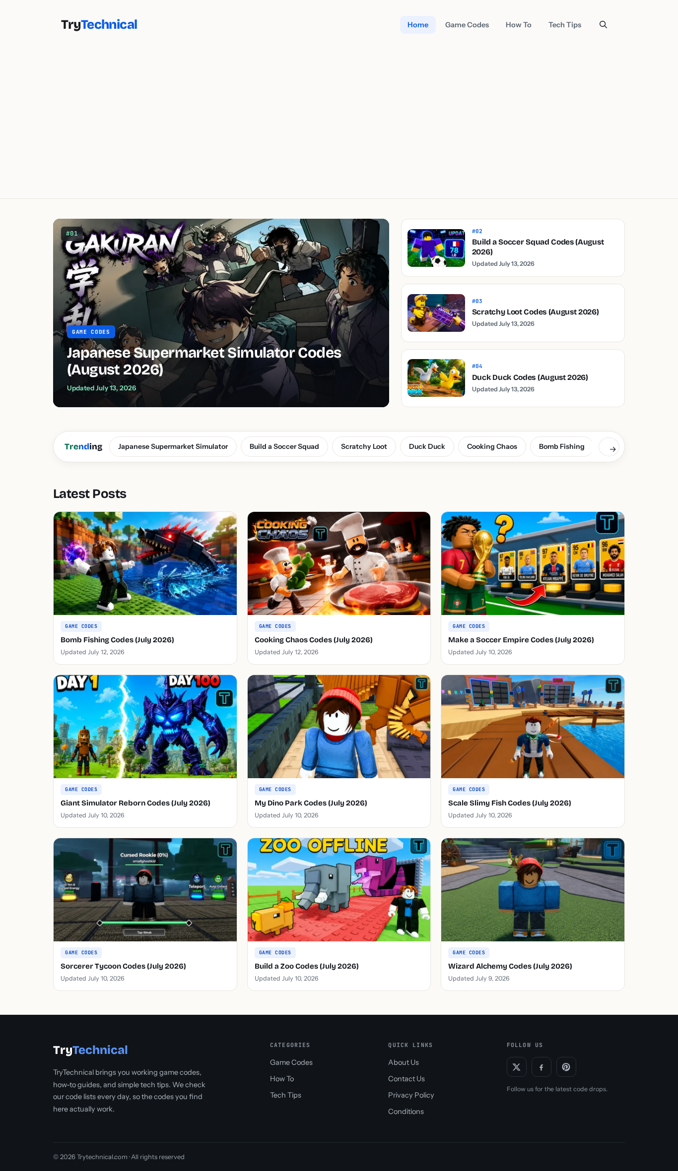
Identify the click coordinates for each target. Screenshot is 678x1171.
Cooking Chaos (492, 446)
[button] (603, 25)
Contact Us (406, 1078)
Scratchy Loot (364, 446)
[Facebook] (541, 1067)
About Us (403, 1062)
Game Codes (467, 24)
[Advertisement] (339, 124)
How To (519, 24)
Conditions (406, 1111)
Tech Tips (564, 24)
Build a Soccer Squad (284, 446)
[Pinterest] (566, 1067)
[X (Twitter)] (517, 1067)
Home (417, 24)
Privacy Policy (411, 1095)
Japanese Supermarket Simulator (173, 446)
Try (99, 24)
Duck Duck (427, 446)
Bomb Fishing (562, 446)
